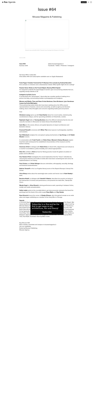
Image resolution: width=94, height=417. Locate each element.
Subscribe (47, 212)
